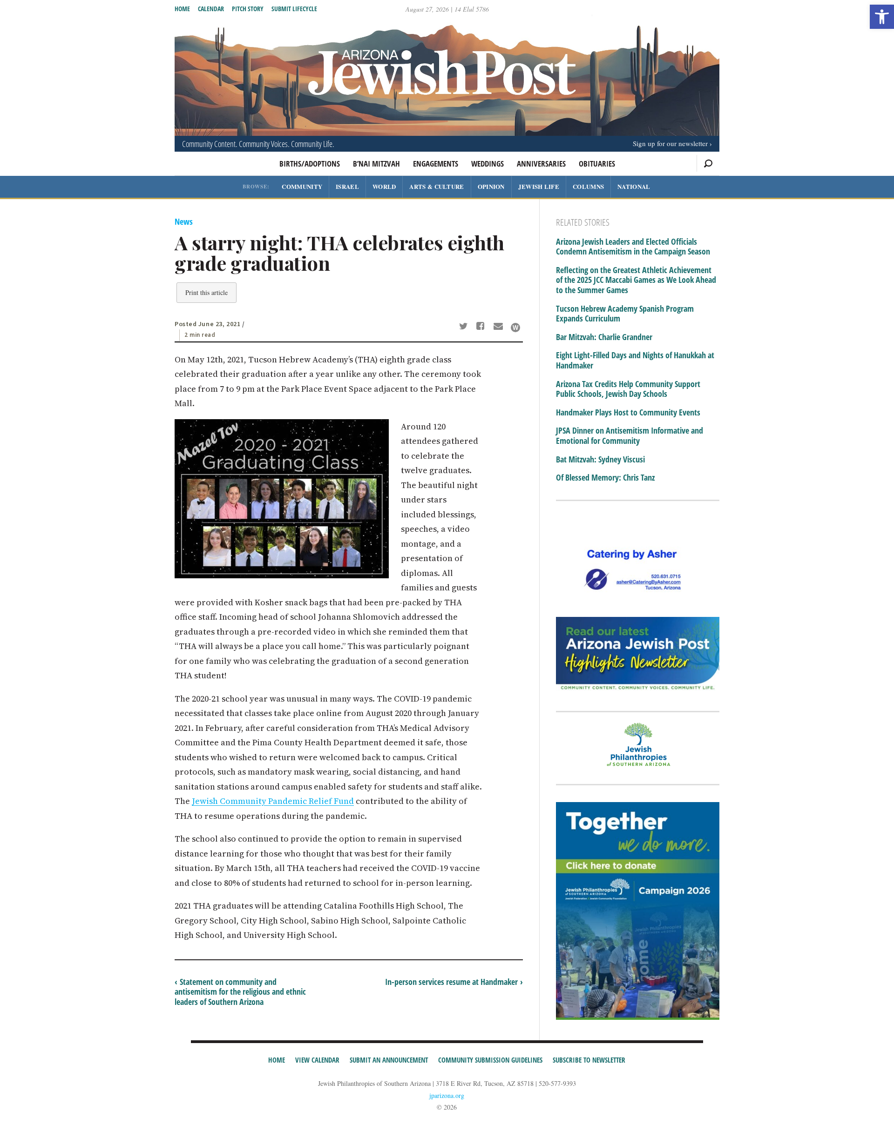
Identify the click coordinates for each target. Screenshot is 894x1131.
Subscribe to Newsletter (589, 1059)
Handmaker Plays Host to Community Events (628, 413)
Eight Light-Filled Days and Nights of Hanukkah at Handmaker (635, 360)
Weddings (487, 163)
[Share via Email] (499, 327)
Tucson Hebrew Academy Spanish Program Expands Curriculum (625, 314)
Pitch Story (248, 8)
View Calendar (317, 1059)
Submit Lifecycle (294, 8)
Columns (588, 186)
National (633, 186)
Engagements (435, 163)
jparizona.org (446, 1095)
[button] (882, 17)
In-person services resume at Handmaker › (454, 981)
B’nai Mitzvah (376, 163)
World (384, 186)
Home (182, 8)
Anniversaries (541, 163)
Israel (347, 186)
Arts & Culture (436, 186)
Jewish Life (538, 186)
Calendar (211, 8)
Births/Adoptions (309, 163)
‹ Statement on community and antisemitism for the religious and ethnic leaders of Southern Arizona (240, 991)
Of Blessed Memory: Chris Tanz (605, 478)
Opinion (491, 186)
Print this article (206, 292)
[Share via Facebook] (482, 327)
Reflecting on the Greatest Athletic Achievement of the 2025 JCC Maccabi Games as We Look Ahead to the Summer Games (636, 280)
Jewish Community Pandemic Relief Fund (273, 801)
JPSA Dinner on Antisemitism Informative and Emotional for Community (629, 436)
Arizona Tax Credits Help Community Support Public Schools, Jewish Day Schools (628, 389)
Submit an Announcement (389, 1059)
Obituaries (597, 163)
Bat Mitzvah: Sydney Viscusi (600, 460)
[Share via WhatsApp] (515, 327)
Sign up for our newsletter (670, 143)
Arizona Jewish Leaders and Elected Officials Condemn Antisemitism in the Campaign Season (633, 247)
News (184, 221)
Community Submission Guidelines (490, 1059)
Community (302, 186)
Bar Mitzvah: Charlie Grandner (604, 337)
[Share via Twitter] (464, 327)
